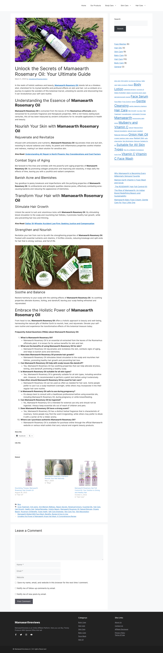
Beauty (130, 85)
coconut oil (140, 89)
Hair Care (139, 5)
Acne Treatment (23, 507)
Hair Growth (19, 509)
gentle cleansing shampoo (138, 106)
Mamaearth (123, 118)
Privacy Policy (120, 633)
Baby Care (82, 633)
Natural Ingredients (120, 131)
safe (146, 138)
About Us (118, 622)
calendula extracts (130, 89)
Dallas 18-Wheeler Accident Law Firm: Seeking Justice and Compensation (59, 223)
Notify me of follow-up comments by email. (36, 588)
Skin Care (124, 5)
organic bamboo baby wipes (123, 138)
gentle (134, 102)
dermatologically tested (122, 97)
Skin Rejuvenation (82, 512)
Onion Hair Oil (138, 134)
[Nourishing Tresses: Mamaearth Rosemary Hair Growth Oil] (29, 473)
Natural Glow (138, 127)
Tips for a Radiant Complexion (134, 150)
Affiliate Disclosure (121, 629)
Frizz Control (126, 102)
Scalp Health (43, 512)
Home (83, 5)
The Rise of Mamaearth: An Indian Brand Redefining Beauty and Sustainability (129, 193)
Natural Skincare (86, 509)
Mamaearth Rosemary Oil (69, 509)
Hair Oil (80, 640)
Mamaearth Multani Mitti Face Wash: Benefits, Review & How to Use (43, 514)
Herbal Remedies (41, 509)
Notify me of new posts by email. (31, 594)
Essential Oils (87, 507)
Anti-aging (34, 507)
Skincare (137, 141)
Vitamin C (128, 154)
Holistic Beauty (54, 509)
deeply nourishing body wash (136, 93)
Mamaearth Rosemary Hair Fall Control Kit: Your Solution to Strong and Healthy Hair (87, 490)
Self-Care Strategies (56, 512)
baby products (123, 85)
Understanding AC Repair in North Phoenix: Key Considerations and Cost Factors (63, 154)
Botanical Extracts (75, 507)
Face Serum (139, 96)
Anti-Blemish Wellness (47, 507)
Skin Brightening (128, 141)
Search (117, 19)
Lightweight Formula (139, 114)
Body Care (109, 5)
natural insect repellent (135, 131)
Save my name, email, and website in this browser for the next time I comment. (52, 582)
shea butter (118, 141)
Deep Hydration (120, 93)
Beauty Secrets (61, 507)
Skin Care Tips (69, 512)
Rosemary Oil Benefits (29, 512)
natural (131, 127)
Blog (19, 504)
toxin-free (117, 154)
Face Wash (118, 102)
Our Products (95, 5)
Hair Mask (140, 111)
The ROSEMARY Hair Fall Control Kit (130, 186)
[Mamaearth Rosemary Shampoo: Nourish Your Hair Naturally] (58, 467)
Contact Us (119, 626)
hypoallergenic (126, 114)
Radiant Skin (139, 138)
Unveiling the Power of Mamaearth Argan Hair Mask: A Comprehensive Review (47, 516)
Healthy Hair (29, 509)
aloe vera (117, 81)
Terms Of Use (120, 635)
